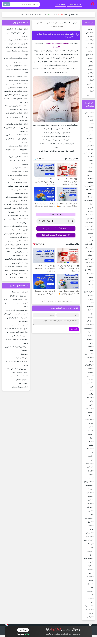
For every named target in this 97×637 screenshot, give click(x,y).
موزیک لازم (23, 321)
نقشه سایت (60, 4)
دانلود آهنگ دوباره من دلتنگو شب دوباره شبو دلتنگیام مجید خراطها (17, 51)
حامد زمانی (88, 518)
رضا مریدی (88, 540)
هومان (89, 617)
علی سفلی (88, 463)
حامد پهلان (88, 482)
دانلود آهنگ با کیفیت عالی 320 (54, 228)
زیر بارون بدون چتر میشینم (17, 318)
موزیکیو (75, 23)
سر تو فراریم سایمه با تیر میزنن (15, 299)
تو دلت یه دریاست (20, 358)
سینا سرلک (88, 409)
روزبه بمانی (88, 328)
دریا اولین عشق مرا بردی (18, 296)
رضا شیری (88, 259)
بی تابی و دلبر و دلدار (19, 292)
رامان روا (89, 492)
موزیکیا (24, 354)
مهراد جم (89, 189)
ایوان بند (89, 324)
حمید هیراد (88, 200)
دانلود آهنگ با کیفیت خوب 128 (55, 235)
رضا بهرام (89, 226)
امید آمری (88, 354)
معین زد (89, 288)
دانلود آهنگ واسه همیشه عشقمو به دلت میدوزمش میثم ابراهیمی (17, 150)
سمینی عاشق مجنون (19, 372)
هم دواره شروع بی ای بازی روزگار (15, 314)
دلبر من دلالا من (21, 380)
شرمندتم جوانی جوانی (19, 376)
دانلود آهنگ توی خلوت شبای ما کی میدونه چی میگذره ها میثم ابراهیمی (16, 139)
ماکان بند (88, 215)
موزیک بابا (23, 383)
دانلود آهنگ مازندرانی (90, 80)
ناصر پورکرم (88, 606)
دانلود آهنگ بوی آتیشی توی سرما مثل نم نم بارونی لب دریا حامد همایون (17, 117)
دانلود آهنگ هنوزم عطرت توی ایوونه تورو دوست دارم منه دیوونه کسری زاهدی (16, 128)
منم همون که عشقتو (19, 387)
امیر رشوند (88, 533)
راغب (90, 211)
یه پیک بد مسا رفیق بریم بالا (16, 310)
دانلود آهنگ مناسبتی (90, 91)
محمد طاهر (88, 558)
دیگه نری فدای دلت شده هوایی (15, 347)
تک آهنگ (23, 350)
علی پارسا (88, 536)
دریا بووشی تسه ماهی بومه (17, 369)
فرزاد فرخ (89, 262)
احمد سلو (88, 113)
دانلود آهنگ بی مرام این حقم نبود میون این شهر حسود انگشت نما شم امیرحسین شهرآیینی (16, 252)
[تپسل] (6, 625)
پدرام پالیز (88, 365)
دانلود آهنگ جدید (74, 4)
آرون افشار (88, 244)
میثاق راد (88, 503)
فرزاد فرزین (88, 292)
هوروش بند (88, 186)
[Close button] (90, 625)
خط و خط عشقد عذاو (19, 325)
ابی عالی (89, 405)
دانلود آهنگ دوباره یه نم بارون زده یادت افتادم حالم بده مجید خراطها (16, 69)
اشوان (90, 522)
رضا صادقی (88, 153)
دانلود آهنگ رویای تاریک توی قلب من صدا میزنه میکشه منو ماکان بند (17, 33)
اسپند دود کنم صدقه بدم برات (16, 328)
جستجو (6, 4)
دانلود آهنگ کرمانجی (90, 62)
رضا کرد (89, 507)
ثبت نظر (74, 329)
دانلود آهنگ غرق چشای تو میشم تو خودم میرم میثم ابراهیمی (18, 160)
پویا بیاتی (88, 248)
